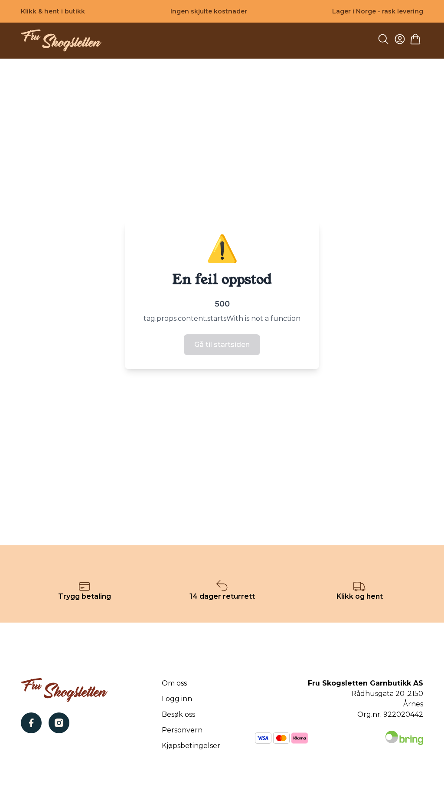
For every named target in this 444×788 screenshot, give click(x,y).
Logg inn (177, 699)
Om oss (174, 683)
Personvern (182, 730)
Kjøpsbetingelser (191, 746)
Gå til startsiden (222, 344)
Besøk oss (178, 714)
